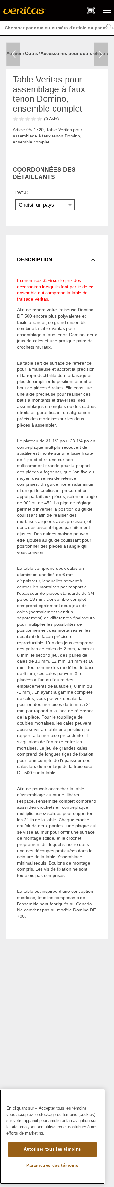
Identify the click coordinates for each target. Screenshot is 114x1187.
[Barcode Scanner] (91, 10)
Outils (31, 53)
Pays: (21, 192)
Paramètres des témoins (52, 1165)
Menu (107, 11)
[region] (52, 1136)
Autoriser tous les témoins (52, 1149)
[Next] (101, 54)
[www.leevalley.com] (24, 10)
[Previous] (13, 54)
